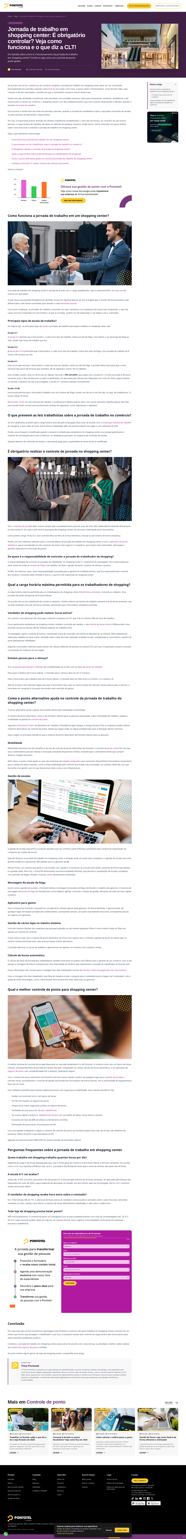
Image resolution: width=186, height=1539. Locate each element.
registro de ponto (16, 1071)
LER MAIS (13, 1453)
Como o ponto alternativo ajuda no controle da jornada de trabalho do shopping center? (52, 158)
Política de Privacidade (115, 1483)
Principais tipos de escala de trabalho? (162, 96)
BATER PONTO (160, 6)
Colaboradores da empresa (71, 1274)
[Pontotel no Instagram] (144, 1498)
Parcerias (60, 1491)
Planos (90, 6)
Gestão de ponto (173, 6)
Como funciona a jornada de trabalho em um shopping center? (162, 90)
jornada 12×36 (17, 402)
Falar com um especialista (139, 6)
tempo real (57, 1115)
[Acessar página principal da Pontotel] (19, 1518)
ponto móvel (113, 748)
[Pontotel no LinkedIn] (136, 1498)
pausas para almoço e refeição (29, 667)
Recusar (109, 1530)
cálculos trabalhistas (46, 1110)
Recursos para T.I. (14, 1495)
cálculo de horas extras (100, 624)
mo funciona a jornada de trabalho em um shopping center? (41, 139)
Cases (59, 1495)
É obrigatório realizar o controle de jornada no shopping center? (41, 149)
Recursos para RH (14, 1491)
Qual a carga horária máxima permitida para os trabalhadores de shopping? (46, 154)
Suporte (85, 1487)
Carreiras (60, 1483)
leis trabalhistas (32, 85)
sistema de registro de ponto (24, 1347)
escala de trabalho (93, 667)
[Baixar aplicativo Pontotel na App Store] (154, 1503)
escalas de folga (37, 565)
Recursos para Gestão (15, 1487)
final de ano (53, 89)
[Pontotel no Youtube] (140, 1498)
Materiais (36, 1483)
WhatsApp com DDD (69, 1258)
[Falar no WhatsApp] (6, 1534)
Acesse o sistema (88, 1483)
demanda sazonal (68, 303)
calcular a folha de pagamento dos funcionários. (104, 970)
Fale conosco (140, 1481)
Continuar (70, 1283)
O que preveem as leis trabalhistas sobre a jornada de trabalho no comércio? (162, 102)
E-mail (65, 1266)
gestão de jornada (114, 1077)
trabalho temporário (71, 761)
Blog (34, 1479)
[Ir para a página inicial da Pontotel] (13, 6)
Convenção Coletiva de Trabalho (116, 422)
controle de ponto (39, 719)
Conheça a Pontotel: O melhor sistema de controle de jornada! (40, 163)
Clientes (98, 6)
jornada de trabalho (26, 105)
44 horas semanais (91, 592)
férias (49, 874)
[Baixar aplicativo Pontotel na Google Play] (138, 1503)
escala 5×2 (17, 351)
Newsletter (36, 1487)
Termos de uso (112, 1479)
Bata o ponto (86, 1479)
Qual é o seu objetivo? (70, 1243)
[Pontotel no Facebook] (148, 1498)
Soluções (81, 6)
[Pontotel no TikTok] (132, 1498)
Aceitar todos (122, 1530)
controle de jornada (23, 526)
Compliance (61, 1487)
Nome (65, 1250)
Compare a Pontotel (40, 1491)
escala (45, 326)
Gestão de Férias (14, 1498)
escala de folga (28, 891)
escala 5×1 (14, 337)
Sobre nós (60, 1479)
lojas (117, 290)
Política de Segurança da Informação (116, 1488)
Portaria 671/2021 (26, 725)
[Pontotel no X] (152, 1498)
